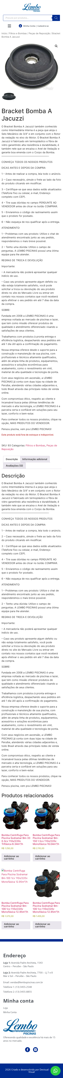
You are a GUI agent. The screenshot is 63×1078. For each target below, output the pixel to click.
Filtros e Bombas (18, 33)
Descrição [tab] (12, 459)
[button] (56, 46)
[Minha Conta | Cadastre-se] (20, 25)
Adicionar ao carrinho (11, 857)
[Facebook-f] (27, 1049)
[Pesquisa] (56, 18)
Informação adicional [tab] (34, 459)
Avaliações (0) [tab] (14, 465)
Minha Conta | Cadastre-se (36, 26)
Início (4, 33)
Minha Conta (10, 1012)
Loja (5, 1007)
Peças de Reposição (39, 33)
